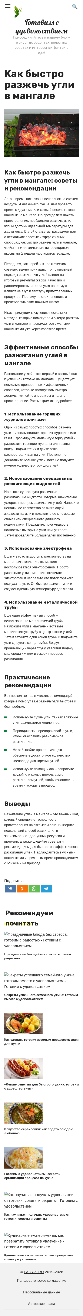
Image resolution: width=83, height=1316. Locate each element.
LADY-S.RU (34, 1272)
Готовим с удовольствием (42, 26)
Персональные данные (41, 1292)
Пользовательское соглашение (41, 1280)
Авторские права (41, 1304)
